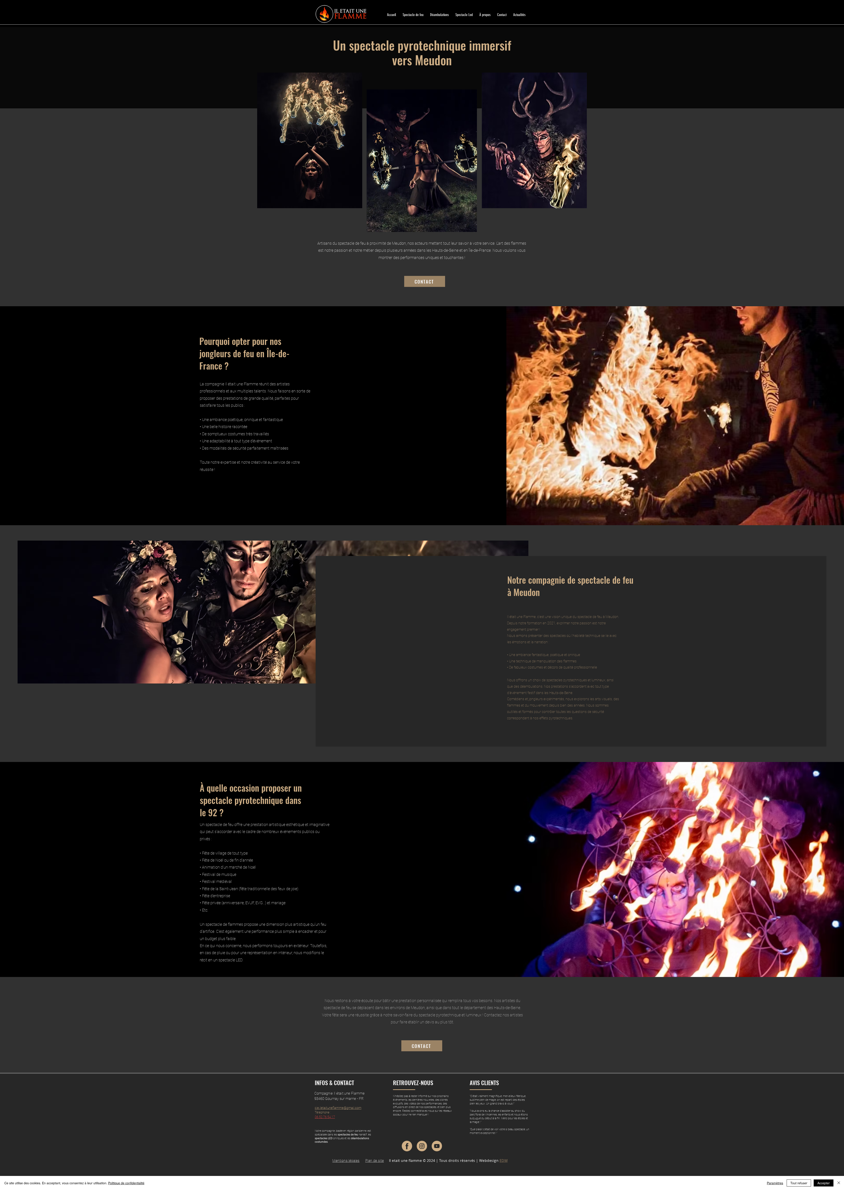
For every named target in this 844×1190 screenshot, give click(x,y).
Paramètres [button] (775, 1183)
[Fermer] (838, 1182)
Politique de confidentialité (126, 1183)
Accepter (823, 1183)
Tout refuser (798, 1183)
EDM (503, 1160)
